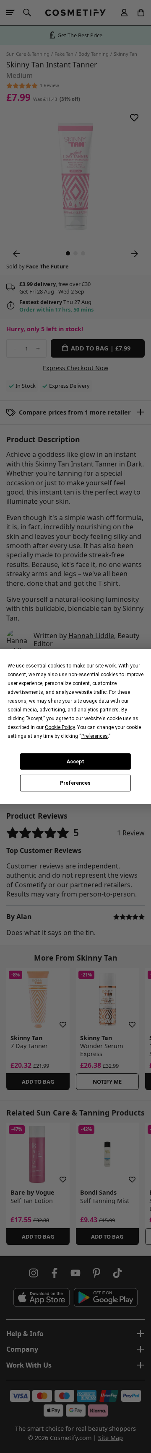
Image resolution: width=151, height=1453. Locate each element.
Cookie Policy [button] (60, 727)
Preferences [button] (94, 736)
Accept (75, 762)
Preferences (75, 783)
